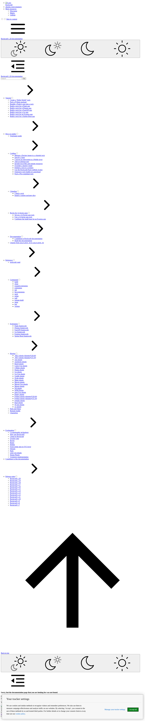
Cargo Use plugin (20, 366)
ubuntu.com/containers (13, 7)
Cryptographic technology (19, 432)
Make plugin (19, 380)
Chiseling (13, 191)
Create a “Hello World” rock (20, 100)
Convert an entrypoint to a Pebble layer (28, 160)
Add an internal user (21, 162)
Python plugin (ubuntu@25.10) (25, 399)
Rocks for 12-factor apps (19, 213)
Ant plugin (18, 360)
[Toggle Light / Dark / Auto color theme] (70, 49)
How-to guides (10, 134)
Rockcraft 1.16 (15, 487)
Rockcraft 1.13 (15, 493)
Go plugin (18, 372)
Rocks (12, 441)
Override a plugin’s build (23, 166)
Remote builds (15, 411)
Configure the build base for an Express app (30, 219)
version (17, 306)
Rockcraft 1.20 (15, 478)
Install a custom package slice (25, 195)
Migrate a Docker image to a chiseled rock (29, 155)
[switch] (12, 98)
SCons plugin (19, 405)
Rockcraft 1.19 (15, 481)
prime (16, 296)
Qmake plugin (19, 401)
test (15, 304)
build (16, 282)
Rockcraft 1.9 (15, 501)
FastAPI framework (21, 330)
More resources (10, 9)
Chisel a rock (19, 193)
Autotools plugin (20, 362)
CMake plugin (19, 368)
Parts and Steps (15, 409)
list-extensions (19, 292)
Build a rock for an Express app (21, 114)
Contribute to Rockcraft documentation (28, 239)
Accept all (133, 709)
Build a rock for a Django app (20, 108)
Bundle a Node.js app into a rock (22, 104)
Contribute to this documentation (17, 459)
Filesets (12, 449)
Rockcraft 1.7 (15, 505)
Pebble (12, 445)
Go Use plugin (19, 374)
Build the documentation (23, 241)
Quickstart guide (16, 136)
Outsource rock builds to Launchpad (27, 172)
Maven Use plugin (21, 384)
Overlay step (14, 439)
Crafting (13, 153)
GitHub (12, 15)
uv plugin (17, 407)
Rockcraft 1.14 (15, 491)
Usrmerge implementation (19, 457)
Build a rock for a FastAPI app (21, 110)
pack (16, 294)
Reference (9, 260)
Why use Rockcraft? (17, 434)
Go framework (19, 332)
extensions (18, 288)
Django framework (21, 328)
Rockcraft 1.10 (15, 499)
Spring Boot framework (22, 336)
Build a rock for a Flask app (20, 106)
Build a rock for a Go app (19, 112)
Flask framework (20, 326)
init (15, 290)
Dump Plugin (15, 455)
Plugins (12, 354)
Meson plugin (19, 386)
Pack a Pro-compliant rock (23, 174)
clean (16, 284)
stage (16, 302)
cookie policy (20, 714)
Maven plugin (19, 382)
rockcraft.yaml (15, 262)
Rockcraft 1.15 (15, 489)
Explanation (9, 430)
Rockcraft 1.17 (15, 485)
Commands (14, 280)
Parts (11, 451)
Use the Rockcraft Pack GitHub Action (28, 170)
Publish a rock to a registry (24, 168)
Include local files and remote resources (28, 164)
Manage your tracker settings (115, 709)
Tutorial (8, 98)
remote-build (19, 300)
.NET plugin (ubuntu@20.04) (25, 356)
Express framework (21, 334)
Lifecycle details (16, 453)
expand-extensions (21, 286)
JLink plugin (19, 378)
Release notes (10, 476)
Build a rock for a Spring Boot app (22, 116)
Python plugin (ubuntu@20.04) (25, 396)
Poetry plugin (19, 394)
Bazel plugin (19, 364)
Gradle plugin (19, 376)
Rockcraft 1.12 (15, 495)
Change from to (27, 243)
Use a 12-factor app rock (23, 217)
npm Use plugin (20, 392)
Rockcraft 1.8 (15, 503)
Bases (12, 443)
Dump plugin (19, 370)
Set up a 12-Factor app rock (24, 215)
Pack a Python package (18, 102)
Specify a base (19, 157)
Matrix (12, 13)
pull (15, 298)
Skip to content (11, 19)
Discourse (13, 11)
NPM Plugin (19, 390)
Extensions (14, 324)
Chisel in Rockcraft (17, 436)
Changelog (14, 413)
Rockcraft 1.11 (15, 497)
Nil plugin (18, 388)
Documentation (15, 237)
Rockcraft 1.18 (15, 483)
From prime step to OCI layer (20, 447)
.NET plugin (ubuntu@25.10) (25, 358)
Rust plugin (18, 403)
